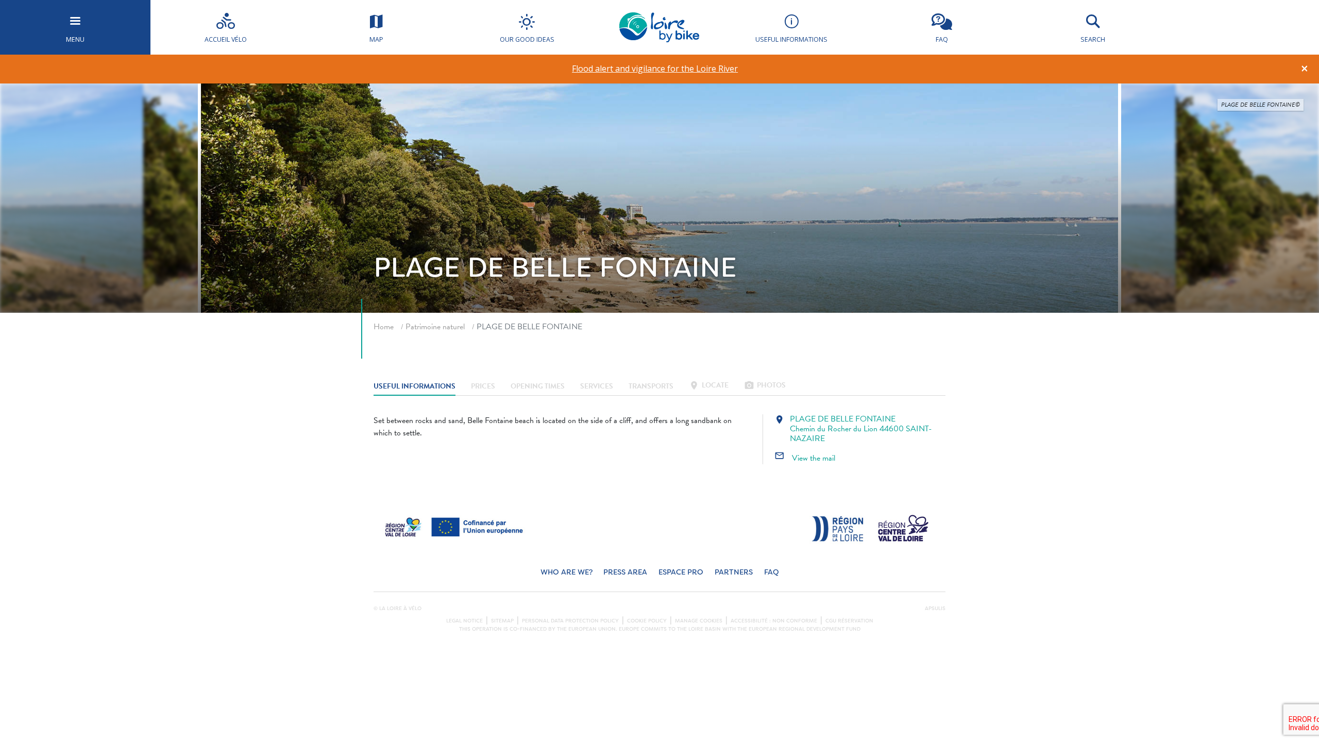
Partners (734, 572)
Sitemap (502, 621)
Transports (651, 386)
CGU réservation (849, 621)
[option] (655, 69)
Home (384, 327)
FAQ (771, 572)
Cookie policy (647, 621)
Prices (483, 386)
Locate (709, 386)
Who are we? (566, 572)
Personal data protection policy (570, 621)
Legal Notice (464, 621)
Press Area (625, 572)
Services (596, 386)
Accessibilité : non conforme (774, 621)
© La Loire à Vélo (397, 608)
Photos (765, 386)
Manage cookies (698, 621)
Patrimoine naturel (435, 327)
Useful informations (414, 386)
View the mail (804, 458)
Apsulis (935, 608)
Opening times (538, 386)
